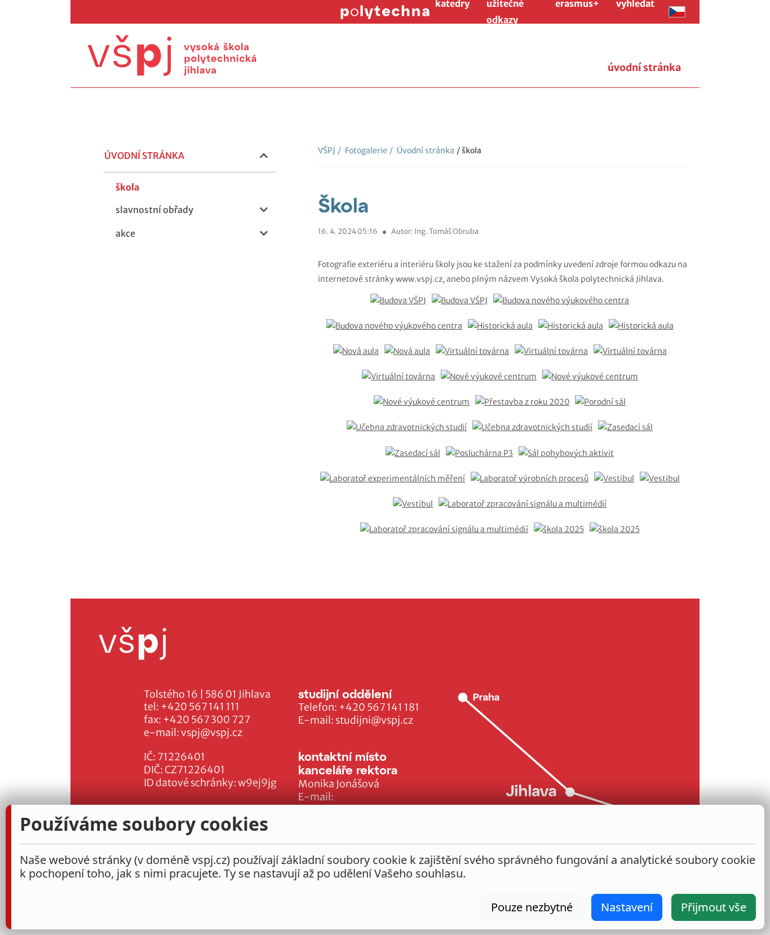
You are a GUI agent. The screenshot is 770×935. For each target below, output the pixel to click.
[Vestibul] (617, 484)
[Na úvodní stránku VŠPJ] (171, 55)
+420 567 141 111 (200, 707)
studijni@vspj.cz (374, 720)
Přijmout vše (713, 907)
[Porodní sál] (603, 407)
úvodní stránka (644, 67)
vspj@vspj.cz (211, 732)
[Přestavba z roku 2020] (525, 407)
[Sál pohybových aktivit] (569, 459)
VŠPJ (326, 150)
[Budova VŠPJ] (401, 306)
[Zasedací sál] (628, 433)
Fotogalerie (362, 150)
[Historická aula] (503, 331)
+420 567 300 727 (206, 720)
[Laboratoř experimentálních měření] (395, 484)
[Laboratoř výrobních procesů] (532, 484)
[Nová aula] (358, 357)
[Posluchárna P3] (482, 459)
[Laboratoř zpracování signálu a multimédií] (525, 509)
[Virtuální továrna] (475, 357)
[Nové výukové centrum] (491, 382)
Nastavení (627, 907)
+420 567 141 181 (379, 707)
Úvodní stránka (422, 150)
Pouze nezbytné (532, 907)
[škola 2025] (562, 535)
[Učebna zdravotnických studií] (409, 433)
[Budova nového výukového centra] (564, 306)
